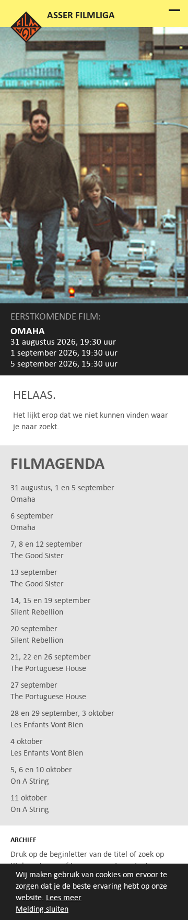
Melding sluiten (42, 909)
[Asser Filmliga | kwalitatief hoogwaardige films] (26, 40)
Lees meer (63, 897)
